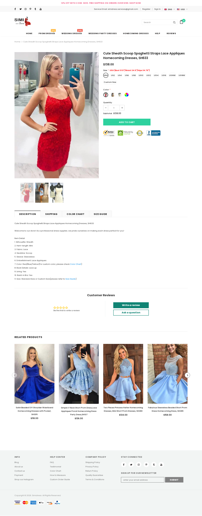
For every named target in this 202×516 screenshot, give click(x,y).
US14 (156, 75)
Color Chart (75, 264)
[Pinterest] (31, 9)
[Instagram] (26, 9)
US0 (106, 75)
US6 (127, 75)
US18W (182, 75)
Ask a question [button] (131, 312)
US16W (172, 75)
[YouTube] (41, 9)
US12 (148, 75)
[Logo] (22, 21)
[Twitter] (21, 9)
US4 (120, 75)
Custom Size (110, 82)
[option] (56, 115)
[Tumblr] (36, 9)
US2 (113, 75)
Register (146, 9)
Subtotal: (107, 113)
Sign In (157, 9)
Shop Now (135, 3)
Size (68, 278)
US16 (164, 75)
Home (17, 41)
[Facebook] (16, 9)
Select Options (34, 373)
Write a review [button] (131, 305)
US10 (141, 75)
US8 (134, 75)
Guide (73, 278)
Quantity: (107, 102)
